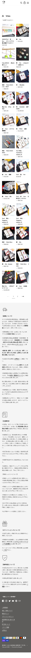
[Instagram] (6, 601)
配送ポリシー (5, 614)
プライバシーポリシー (8, 617)
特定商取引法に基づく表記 (8, 620)
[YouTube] (13, 601)
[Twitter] (9, 601)
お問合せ (4, 630)
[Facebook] (3, 601)
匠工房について (6, 624)
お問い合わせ (19, 344)
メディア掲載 (5, 627)
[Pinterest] (16, 601)
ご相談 (5, 550)
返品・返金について (7, 611)
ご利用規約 (5, 608)
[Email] (19, 601)
